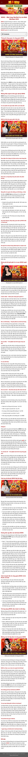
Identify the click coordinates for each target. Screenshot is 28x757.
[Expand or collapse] (25, 34)
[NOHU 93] (14, 2)
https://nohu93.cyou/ (14, 755)
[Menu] (2, 2)
